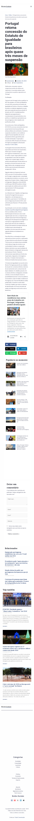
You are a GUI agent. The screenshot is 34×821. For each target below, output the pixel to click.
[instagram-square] (24, 800)
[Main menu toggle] (31, 6)
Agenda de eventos (18, 791)
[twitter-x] (18, 800)
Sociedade (18, 761)
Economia (18, 776)
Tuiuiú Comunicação (20, 817)
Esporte (18, 780)
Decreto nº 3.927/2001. (11, 144)
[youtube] (15, 800)
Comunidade (18, 763)
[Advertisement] (17, 466)
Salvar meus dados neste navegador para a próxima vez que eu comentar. (16, 528)
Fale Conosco (18, 793)
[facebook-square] (12, 800)
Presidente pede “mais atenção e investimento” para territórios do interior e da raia (16, 563)
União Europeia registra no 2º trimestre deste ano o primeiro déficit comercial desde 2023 (16, 648)
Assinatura (18, 789)
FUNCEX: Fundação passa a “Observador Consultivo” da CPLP (15, 610)
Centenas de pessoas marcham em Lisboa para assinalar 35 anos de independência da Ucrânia (17, 581)
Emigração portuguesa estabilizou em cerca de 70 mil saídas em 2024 (16, 554)
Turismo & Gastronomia (18, 778)
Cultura (18, 767)
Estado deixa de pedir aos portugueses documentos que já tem (16, 572)
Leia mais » (5, 626)
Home (6, 15)
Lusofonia (18, 765)
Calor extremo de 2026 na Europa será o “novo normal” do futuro (16, 685)
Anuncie (18, 787)
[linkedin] (21, 800)
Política (10, 15)
